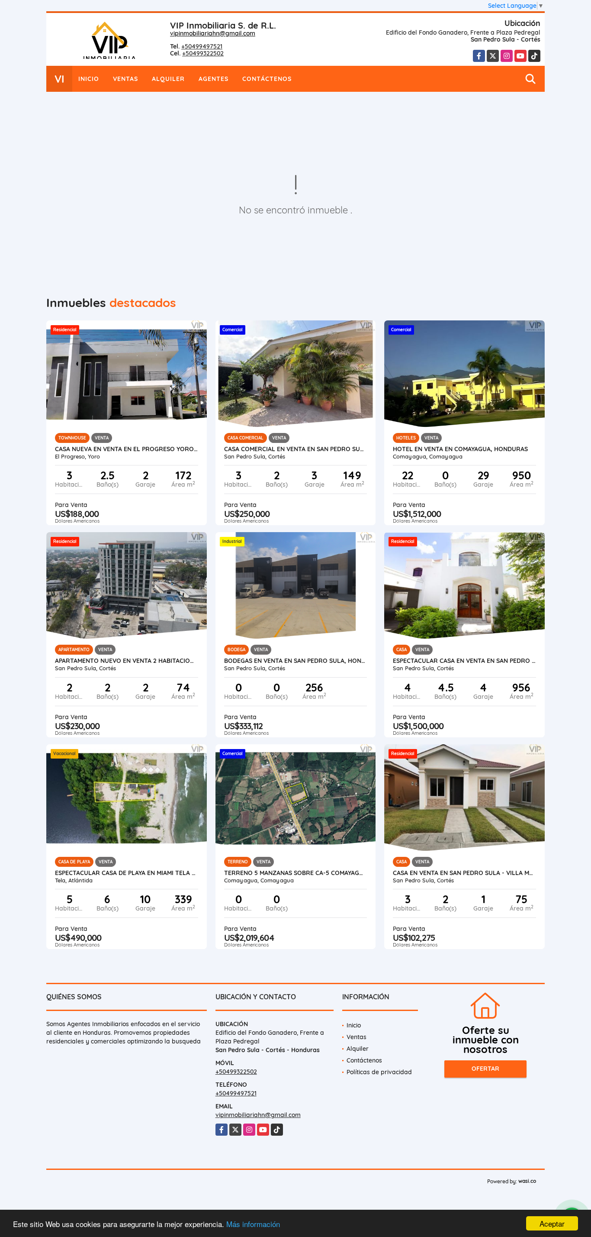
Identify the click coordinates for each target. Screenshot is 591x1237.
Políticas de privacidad (379, 1072)
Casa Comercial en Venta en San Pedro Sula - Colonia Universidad (295, 449)
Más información (253, 1223)
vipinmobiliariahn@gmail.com (212, 33)
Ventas (125, 79)
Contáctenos (267, 79)
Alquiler (168, 79)
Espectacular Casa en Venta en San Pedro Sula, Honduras (464, 660)
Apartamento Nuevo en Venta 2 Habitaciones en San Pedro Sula (126, 660)
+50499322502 (203, 53)
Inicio (88, 79)
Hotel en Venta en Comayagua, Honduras (460, 449)
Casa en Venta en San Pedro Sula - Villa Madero (464, 872)
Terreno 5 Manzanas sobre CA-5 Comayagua (295, 872)
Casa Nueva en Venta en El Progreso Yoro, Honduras (126, 449)
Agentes (213, 79)
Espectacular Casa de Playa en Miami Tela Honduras (126, 872)
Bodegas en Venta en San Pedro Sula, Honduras (295, 660)
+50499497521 (201, 46)
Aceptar (552, 1223)
